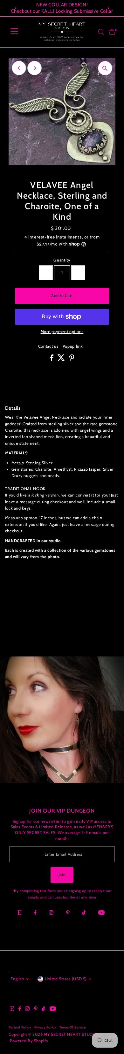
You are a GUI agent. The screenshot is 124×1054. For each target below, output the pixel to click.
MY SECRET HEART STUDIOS (72, 1034)
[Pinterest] (68, 913)
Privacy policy (45, 1027)
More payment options (62, 331)
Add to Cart (62, 295)
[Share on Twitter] (62, 359)
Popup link (73, 347)
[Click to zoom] (105, 68)
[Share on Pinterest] (71, 359)
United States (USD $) (66, 978)
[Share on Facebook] (52, 359)
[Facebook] (35, 913)
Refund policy (20, 1027)
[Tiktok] (83, 913)
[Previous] (16, 8)
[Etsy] (19, 913)
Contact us (48, 347)
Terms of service (72, 1027)
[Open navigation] (14, 32)
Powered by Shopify (29, 1040)
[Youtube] (101, 913)
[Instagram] (51, 913)
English (17, 978)
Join (62, 874)
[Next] (108, 8)
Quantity (61, 260)
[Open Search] (101, 32)
